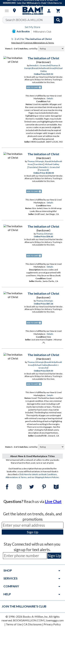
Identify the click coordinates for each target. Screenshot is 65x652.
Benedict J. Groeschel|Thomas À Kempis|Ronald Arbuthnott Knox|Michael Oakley (43, 68)
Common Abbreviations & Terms (39, 42)
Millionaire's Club (42, 31)
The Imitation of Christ (43, 58)
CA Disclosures (33, 624)
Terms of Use (14, 624)
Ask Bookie (23, 31)
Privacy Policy (52, 624)
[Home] (32, 11)
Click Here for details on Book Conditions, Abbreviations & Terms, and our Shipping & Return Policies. (32, 476)
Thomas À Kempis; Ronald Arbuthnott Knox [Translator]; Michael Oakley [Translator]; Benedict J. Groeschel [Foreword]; (44, 165)
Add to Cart (34, 87)
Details (50, 98)
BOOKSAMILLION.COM (28, 620)
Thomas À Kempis (44, 233)
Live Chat (53, 501)
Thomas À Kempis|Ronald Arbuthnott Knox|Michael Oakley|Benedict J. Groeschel (44, 365)
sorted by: (33, 48)
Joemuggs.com (55, 620)
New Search (16, 42)
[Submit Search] (58, 20)
